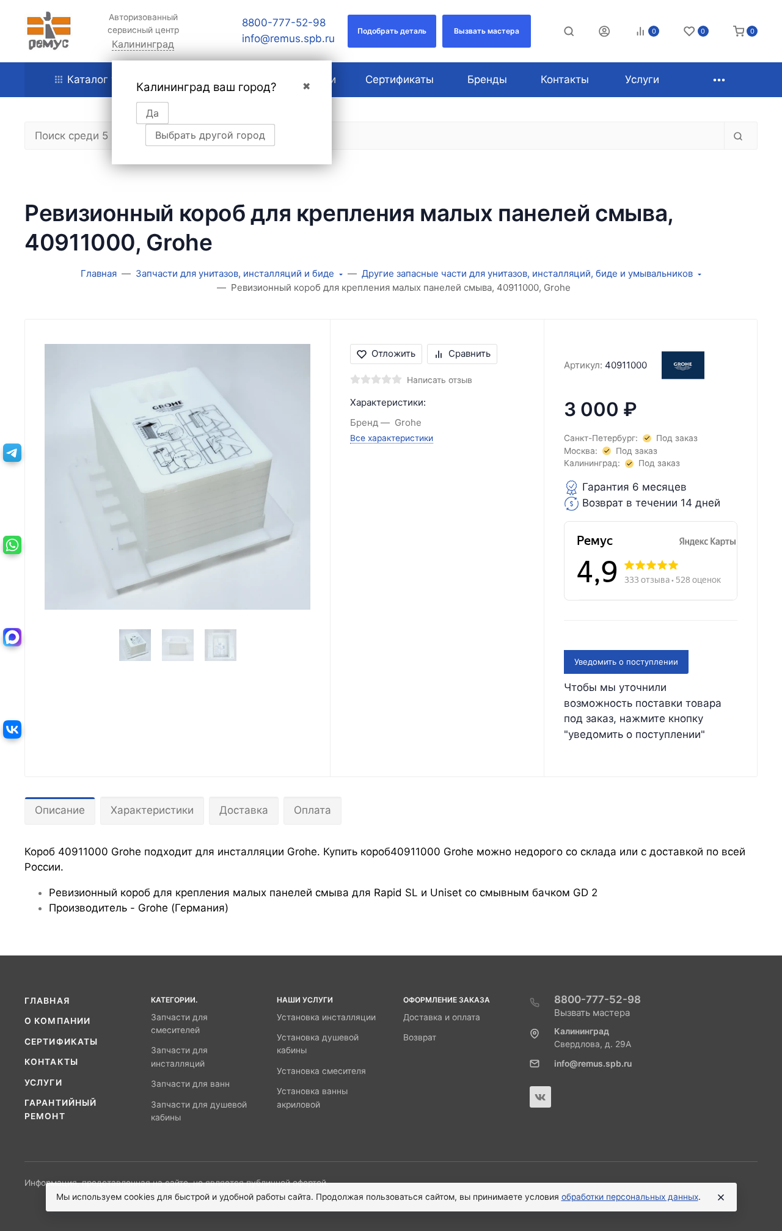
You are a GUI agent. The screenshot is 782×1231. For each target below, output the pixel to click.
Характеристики (152, 810)
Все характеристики (391, 438)
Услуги (43, 1082)
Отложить (393, 353)
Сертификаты (61, 1042)
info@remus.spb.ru (288, 38)
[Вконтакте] (540, 1097)
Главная (47, 1001)
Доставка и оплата (441, 1017)
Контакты (51, 1062)
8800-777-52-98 (284, 22)
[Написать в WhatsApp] (12, 545)
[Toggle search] (568, 31)
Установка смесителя (321, 1071)
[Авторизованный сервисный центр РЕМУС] (48, 31)
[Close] (721, 1197)
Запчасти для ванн (190, 1084)
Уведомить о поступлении (626, 662)
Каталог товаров (110, 79)
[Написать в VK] (12, 729)
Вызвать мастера (592, 1012)
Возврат (419, 1037)
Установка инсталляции (326, 1017)
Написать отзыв (439, 380)
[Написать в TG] (12, 453)
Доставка (243, 810)
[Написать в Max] (12, 637)
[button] (392, 31)
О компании (57, 1021)
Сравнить (469, 353)
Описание (60, 810)
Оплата (312, 810)
